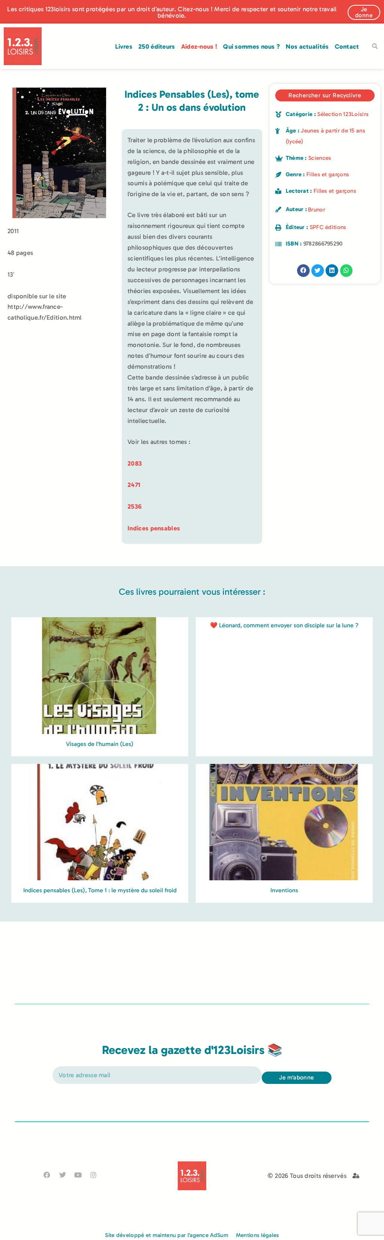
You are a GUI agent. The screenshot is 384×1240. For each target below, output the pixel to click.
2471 (134, 484)
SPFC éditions (328, 227)
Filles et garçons (327, 174)
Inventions (284, 890)
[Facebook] (47, 1174)
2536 (135, 506)
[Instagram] (93, 1174)
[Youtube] (77, 1174)
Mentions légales (257, 1235)
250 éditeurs (156, 46)
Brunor (316, 209)
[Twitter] (62, 1174)
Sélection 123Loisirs (343, 114)
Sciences (319, 158)
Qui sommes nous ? (251, 46)
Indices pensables (154, 528)
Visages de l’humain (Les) (100, 743)
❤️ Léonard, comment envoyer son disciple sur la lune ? (284, 625)
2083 (135, 463)
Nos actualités (307, 46)
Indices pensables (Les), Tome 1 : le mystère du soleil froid (100, 890)
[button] (375, 46)
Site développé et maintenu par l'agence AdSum (166, 1235)
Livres (123, 46)
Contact (347, 46)
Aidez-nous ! (199, 46)
